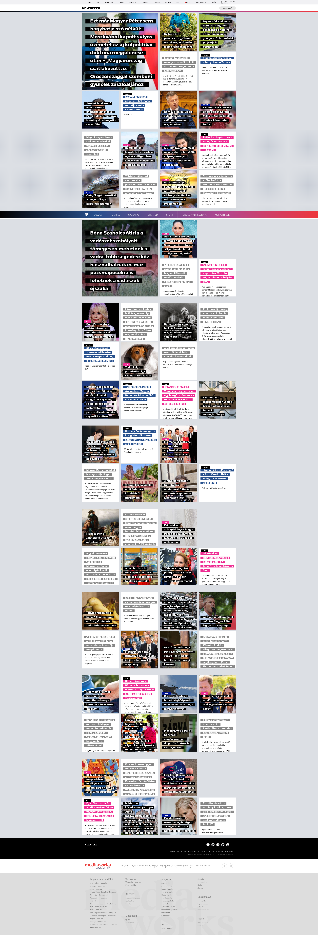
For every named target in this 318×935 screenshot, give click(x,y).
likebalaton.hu (166, 895)
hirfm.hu (201, 926)
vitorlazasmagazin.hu (169, 910)
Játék (214, 2)
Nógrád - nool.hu (96, 919)
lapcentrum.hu (203, 910)
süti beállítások (209, 851)
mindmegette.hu (167, 901)
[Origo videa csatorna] (222, 844)
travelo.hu (165, 904)
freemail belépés (228, 8)
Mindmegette (109, 2)
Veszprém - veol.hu (133, 882)
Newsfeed (132, 2)
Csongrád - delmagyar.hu (99, 895)
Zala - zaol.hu (130, 885)
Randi (188, 2)
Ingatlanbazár (201, 2)
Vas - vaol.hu (130, 879)
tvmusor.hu (165, 916)
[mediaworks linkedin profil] (230, 865)
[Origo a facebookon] (208, 844)
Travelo (156, 2)
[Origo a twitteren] (213, 844)
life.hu (200, 885)
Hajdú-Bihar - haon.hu (98, 907)
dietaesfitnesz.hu (168, 907)
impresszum (219, 851)
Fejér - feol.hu (94, 901)
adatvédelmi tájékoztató (178, 851)
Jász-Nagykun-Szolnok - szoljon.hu (103, 913)
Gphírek (168, 2)
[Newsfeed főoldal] (91, 844)
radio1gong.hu (203, 923)
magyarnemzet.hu (132, 898)
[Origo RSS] (227, 844)
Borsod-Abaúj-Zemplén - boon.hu (102, 892)
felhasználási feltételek (195, 851)
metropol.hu (202, 882)
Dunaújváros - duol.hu (98, 898)
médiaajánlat (229, 851)
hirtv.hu (128, 904)
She (177, 2)
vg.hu (127, 920)
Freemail (145, 2)
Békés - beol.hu (95, 889)
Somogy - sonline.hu (97, 921)
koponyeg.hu (203, 904)
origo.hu (128, 907)
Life (98, 2)
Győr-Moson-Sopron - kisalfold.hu (102, 904)
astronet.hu (165, 883)
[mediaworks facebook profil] (224, 865)
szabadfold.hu (131, 901)
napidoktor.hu (166, 898)
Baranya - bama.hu (97, 886)
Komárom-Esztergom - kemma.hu (102, 916)
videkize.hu (165, 913)
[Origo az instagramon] (217, 844)
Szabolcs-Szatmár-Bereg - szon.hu (103, 924)
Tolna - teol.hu (95, 927)
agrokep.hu (129, 923)
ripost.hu (201, 879)
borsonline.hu (166, 928)
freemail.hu (202, 901)
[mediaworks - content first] (98, 866)
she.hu (200, 888)
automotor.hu (166, 886)
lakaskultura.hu (167, 889)
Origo (89, 2)
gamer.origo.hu (167, 892)
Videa (122, 2)
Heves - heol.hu (95, 910)
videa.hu (201, 907)
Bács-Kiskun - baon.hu (98, 883)
